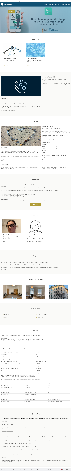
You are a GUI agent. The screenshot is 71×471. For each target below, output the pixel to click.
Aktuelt (46, 4)
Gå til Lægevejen (35, 204)
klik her (10, 269)
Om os (50, 4)
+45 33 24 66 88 (67, 1)
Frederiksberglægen (8, 4)
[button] (35, 30)
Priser (63, 4)
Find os (59, 4)
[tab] (6, 419)
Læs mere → (6, 65)
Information (67, 4)
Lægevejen (54, 4)
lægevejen (11, 17)
